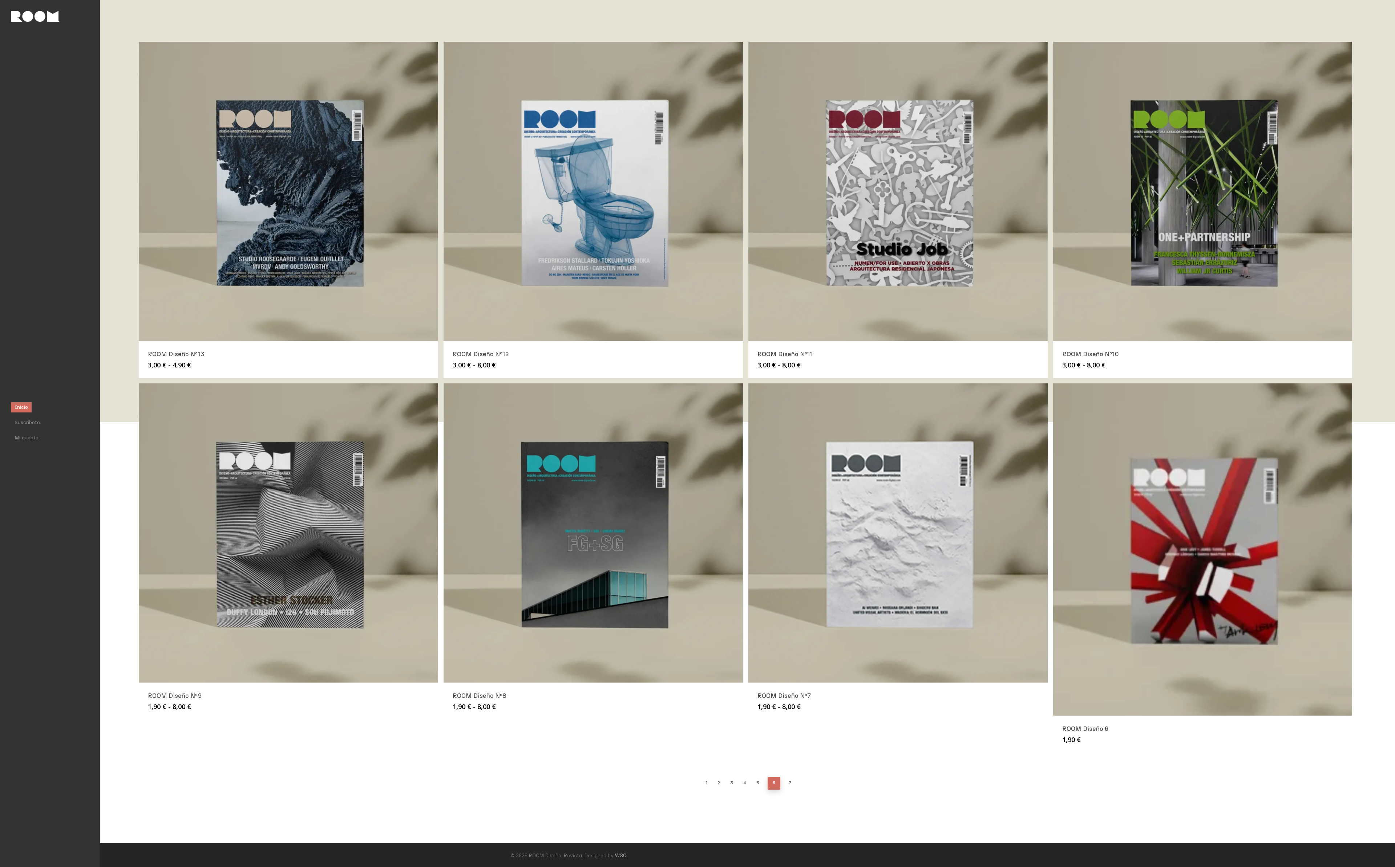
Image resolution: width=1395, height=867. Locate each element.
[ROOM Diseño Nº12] (593, 191)
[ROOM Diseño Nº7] (898, 533)
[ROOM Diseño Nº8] (593, 533)
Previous (695, 783)
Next (801, 783)
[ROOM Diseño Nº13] (288, 191)
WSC (620, 855)
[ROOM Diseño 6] (1202, 549)
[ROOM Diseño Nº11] (898, 191)
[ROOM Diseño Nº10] (1202, 191)
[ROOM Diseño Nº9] (288, 533)
